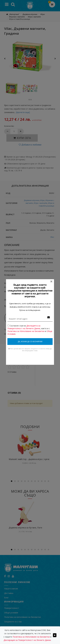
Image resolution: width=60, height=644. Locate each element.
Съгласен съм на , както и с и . (29, 329)
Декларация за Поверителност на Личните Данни (27, 640)
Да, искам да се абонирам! (30, 341)
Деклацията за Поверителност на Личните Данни (23, 327)
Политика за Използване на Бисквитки (25, 331)
